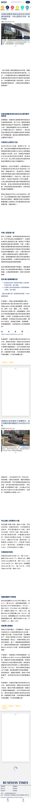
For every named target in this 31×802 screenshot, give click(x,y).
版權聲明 (15, 786)
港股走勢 (4, 708)
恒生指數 (11, 706)
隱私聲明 (15, 788)
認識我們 (3, 786)
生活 (22, 9)
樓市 (12, 9)
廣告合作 (3, 788)
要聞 (7, 9)
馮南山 (3, 22)
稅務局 (11, 362)
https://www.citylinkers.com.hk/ (12, 334)
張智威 (3, 428)
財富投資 (2, 9)
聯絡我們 (3, 790)
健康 (27, 9)
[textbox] (18, 2)
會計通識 (6, 70)
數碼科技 (17, 9)
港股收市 (18, 706)
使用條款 (15, 790)
